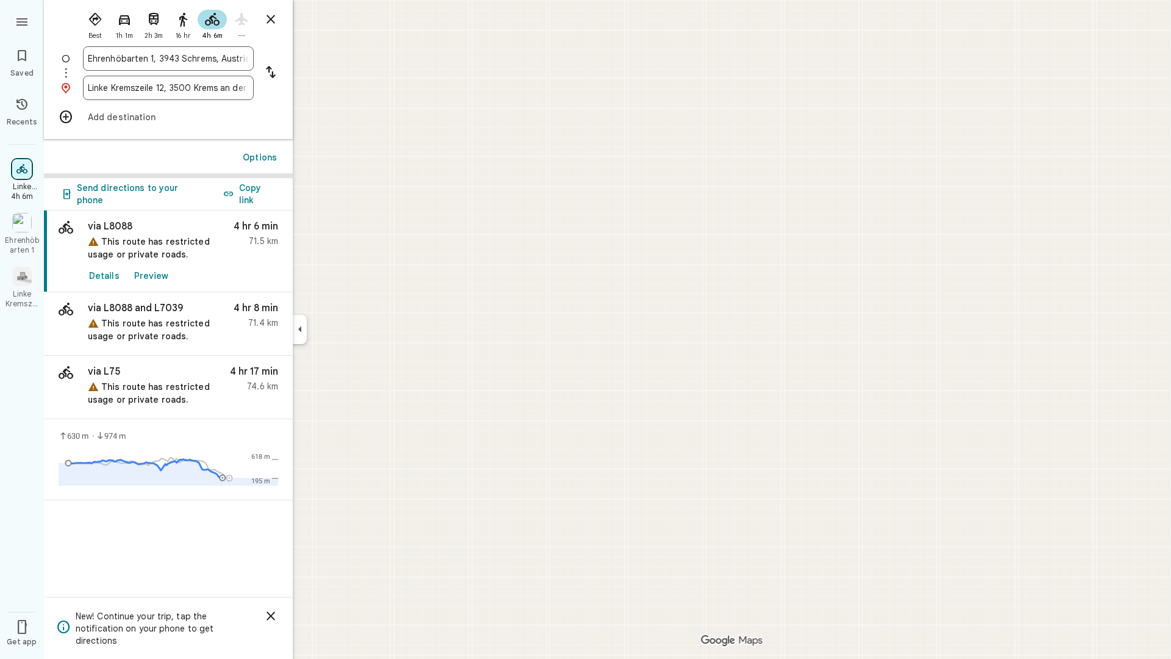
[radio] (95, 23)
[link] (168, 251)
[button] (168, 324)
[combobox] (168, 58)
